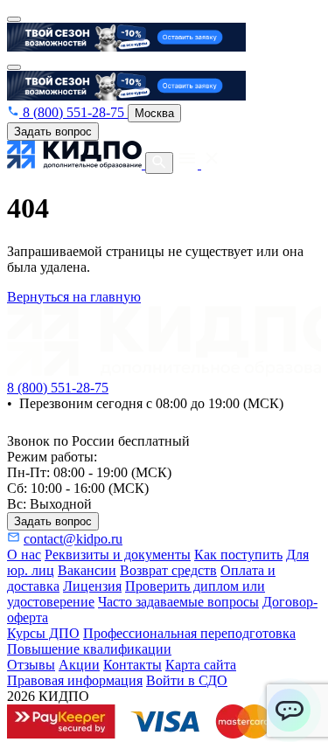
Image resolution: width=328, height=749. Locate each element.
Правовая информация (75, 680)
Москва (154, 113)
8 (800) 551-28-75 (73, 112)
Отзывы (31, 664)
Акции (79, 664)
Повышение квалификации (89, 649)
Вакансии (87, 570)
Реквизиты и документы (118, 554)
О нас (24, 554)
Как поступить (238, 554)
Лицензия (92, 586)
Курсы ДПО (43, 633)
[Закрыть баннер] (14, 19)
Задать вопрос (53, 131)
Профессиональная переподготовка (189, 633)
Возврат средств (168, 570)
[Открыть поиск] (159, 163)
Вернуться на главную (74, 296)
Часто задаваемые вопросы (178, 601)
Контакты (132, 664)
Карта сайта (200, 664)
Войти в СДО (186, 680)
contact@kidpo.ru (73, 538)
